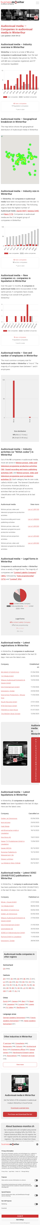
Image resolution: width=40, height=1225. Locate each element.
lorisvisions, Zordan (8, 691)
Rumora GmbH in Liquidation (11, 937)
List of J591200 (33, 526)
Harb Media (5, 826)
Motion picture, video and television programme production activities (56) (19, 466)
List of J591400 (33, 536)
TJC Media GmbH (7, 676)
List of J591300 (33, 543)
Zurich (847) (21, 211)
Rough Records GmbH (9, 702)
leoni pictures (5, 822)
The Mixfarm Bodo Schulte (10, 714)
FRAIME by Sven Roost (9, 710)
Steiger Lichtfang (7, 859)
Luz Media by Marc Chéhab (10, 863)
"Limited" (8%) (15, 579)
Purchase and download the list (20, 1114)
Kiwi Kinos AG (6, 837)
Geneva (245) (33, 211)
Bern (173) (8, 214)
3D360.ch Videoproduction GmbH (13, 933)
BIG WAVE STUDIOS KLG (10, 672)
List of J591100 (33, 509)
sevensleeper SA (7, 929)
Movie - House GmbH (9, 902)
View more (20, 1065)
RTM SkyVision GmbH (9, 706)
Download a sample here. (20, 1108)
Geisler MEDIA (6, 848)
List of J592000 (33, 519)
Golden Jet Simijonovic (9, 818)
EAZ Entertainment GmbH (10, 687)
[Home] (12, 3)
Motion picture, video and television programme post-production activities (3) (19, 476)
